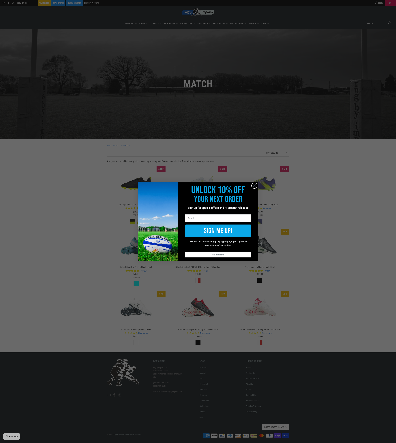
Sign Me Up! (218, 230)
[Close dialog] (254, 185)
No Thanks (218, 254)
